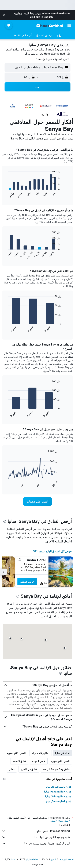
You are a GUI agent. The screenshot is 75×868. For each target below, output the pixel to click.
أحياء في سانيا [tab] (62, 753)
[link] (37, 501)
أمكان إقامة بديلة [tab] (40, 753)
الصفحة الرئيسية (67, 859)
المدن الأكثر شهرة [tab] (60, 761)
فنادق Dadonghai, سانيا (58, 801)
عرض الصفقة (27, 581)
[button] (4, 15)
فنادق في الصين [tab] (29, 769)
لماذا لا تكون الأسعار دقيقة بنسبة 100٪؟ (47, 843)
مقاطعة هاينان (31, 859)
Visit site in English (41, 17)
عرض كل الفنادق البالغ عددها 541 (52, 551)
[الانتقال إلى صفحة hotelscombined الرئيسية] (49, 25)
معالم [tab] (12, 769)
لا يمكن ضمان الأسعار (60, 820)
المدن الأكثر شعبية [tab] (16, 753)
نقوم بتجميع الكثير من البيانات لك (51, 837)
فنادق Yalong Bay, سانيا (58, 796)
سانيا (13, 859)
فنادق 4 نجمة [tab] (38, 761)
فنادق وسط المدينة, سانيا (58, 786)
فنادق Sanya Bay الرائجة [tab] (56, 769)
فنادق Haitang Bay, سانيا (57, 791)
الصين (53, 859)
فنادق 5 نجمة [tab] (19, 761)
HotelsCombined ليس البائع (53, 831)
